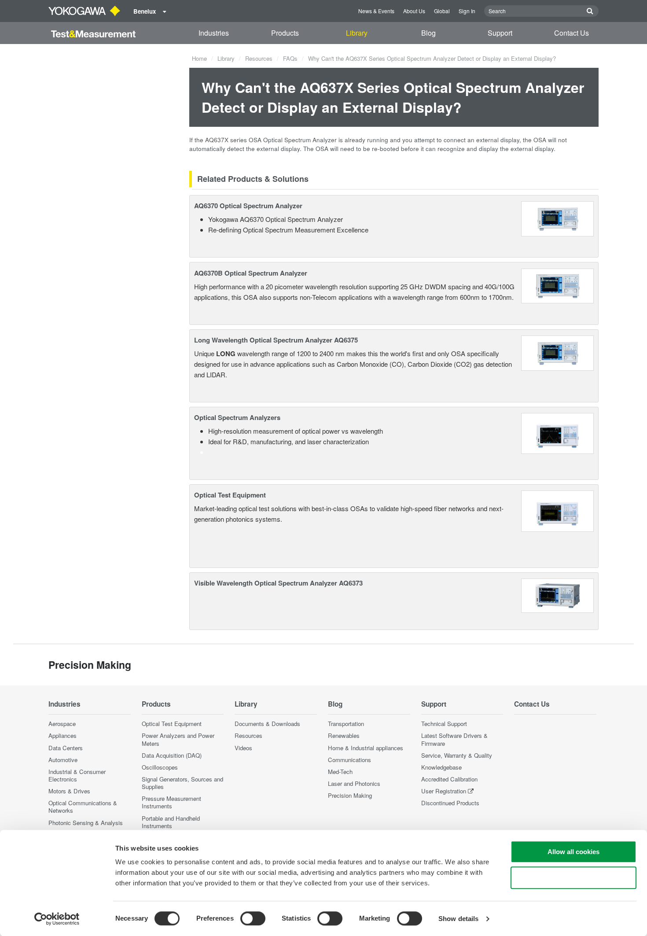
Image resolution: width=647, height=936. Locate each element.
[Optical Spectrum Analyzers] (557, 432)
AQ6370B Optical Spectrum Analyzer (250, 273)
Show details (458, 918)
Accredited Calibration (449, 779)
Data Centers (65, 748)
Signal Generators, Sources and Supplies (182, 783)
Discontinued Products (450, 803)
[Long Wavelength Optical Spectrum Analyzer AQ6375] (558, 352)
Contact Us (571, 33)
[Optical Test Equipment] (557, 510)
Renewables (344, 735)
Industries (214, 33)
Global (442, 11)
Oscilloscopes (160, 767)
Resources (258, 58)
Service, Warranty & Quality (456, 755)
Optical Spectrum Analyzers (237, 417)
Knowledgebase (441, 767)
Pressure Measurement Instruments (171, 802)
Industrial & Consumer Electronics (77, 775)
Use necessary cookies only (573, 877)
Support (500, 33)
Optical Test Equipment (230, 495)
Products (285, 33)
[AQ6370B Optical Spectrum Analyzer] (558, 284)
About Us (414, 11)
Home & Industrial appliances (365, 748)
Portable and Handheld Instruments (171, 822)
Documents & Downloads (267, 723)
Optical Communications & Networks (82, 806)
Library (357, 33)
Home (199, 58)
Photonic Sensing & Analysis (85, 822)
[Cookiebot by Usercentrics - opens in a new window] (57, 918)
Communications (349, 759)
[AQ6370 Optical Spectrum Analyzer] (558, 217)
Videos (243, 748)
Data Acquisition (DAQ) (172, 755)
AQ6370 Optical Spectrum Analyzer (248, 205)
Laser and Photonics (354, 783)
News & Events (376, 11)
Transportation (346, 723)
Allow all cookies (573, 851)
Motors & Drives (69, 791)
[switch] (252, 918)
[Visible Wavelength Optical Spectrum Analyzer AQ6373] (558, 594)
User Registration (443, 791)
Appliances (62, 735)
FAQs (290, 58)
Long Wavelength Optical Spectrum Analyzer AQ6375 (276, 340)
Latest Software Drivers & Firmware (454, 739)
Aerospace (62, 723)
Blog (428, 33)
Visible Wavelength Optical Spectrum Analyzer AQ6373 (278, 583)
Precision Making (350, 795)
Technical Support (444, 723)
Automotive (62, 759)
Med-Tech (340, 771)
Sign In (467, 11)
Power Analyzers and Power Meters (178, 739)
